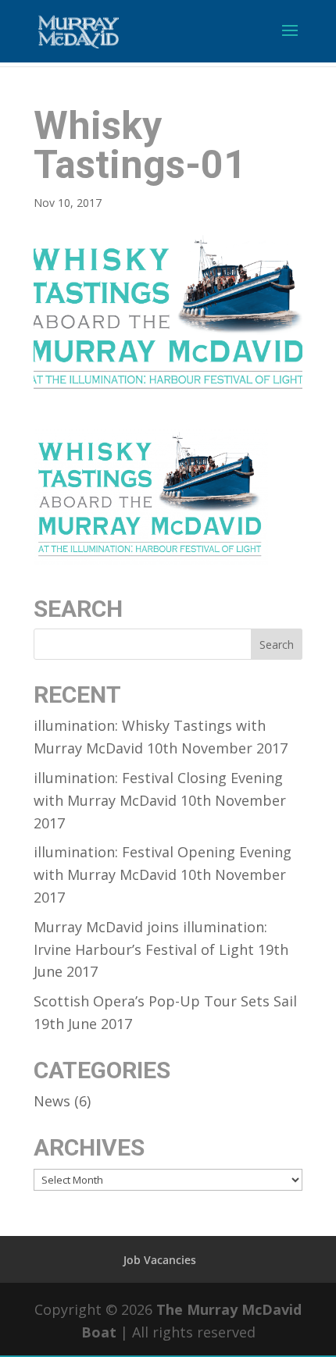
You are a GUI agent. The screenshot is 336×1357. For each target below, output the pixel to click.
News (52, 1101)
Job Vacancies (159, 1259)
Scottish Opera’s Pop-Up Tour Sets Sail (165, 1001)
